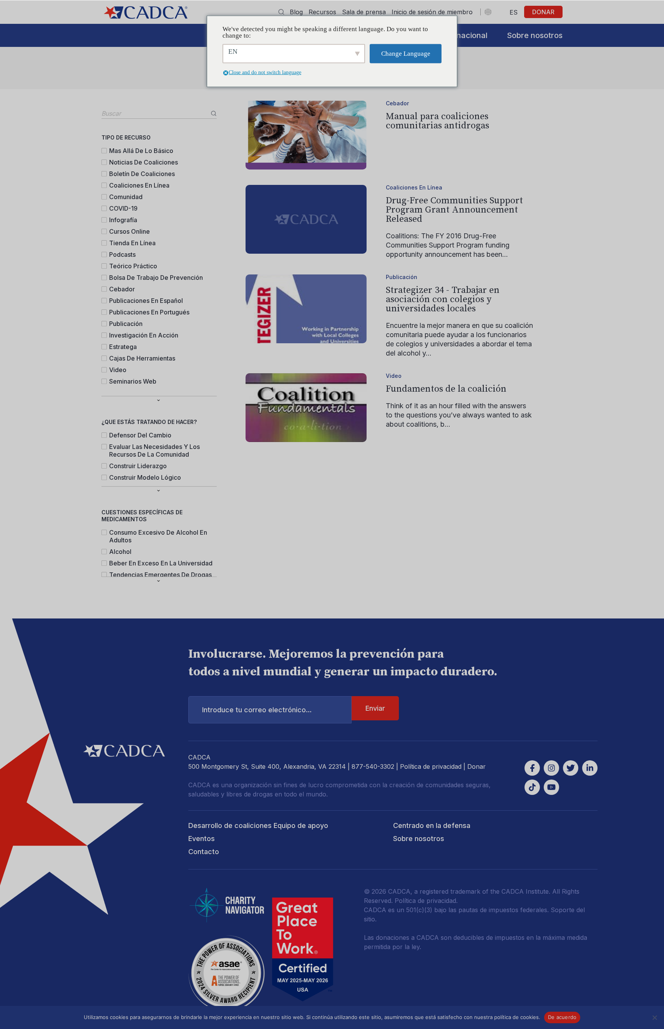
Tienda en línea (132, 243)
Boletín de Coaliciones (142, 174)
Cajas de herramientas (142, 358)
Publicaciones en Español (146, 300)
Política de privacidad (430, 766)
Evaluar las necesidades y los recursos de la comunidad (154, 450)
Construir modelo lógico (145, 477)
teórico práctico (133, 266)
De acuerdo (562, 1017)
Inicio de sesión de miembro (432, 12)
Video (117, 370)
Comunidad (126, 197)
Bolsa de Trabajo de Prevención (156, 277)
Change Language (405, 53)
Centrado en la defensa (431, 825)
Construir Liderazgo (138, 466)
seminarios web (132, 381)
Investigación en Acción (143, 335)
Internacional (463, 35)
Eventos (201, 839)
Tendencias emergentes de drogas (160, 575)
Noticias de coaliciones (143, 162)
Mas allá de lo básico (141, 151)
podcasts (122, 254)
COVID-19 (123, 208)
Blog (296, 12)
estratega (123, 347)
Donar (543, 12)
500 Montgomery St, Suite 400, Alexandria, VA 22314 (267, 766)
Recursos (322, 12)
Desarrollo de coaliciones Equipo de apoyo (258, 825)
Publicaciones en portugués (149, 312)
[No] (654, 1017)
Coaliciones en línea (139, 185)
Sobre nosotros (535, 35)
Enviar (375, 708)
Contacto (203, 852)
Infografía (123, 220)
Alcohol (120, 551)
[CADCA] (145, 12)
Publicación (126, 323)
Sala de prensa (364, 12)
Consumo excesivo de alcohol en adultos (158, 536)
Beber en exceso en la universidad (160, 563)
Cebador (122, 289)
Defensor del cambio (140, 435)
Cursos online (129, 231)
